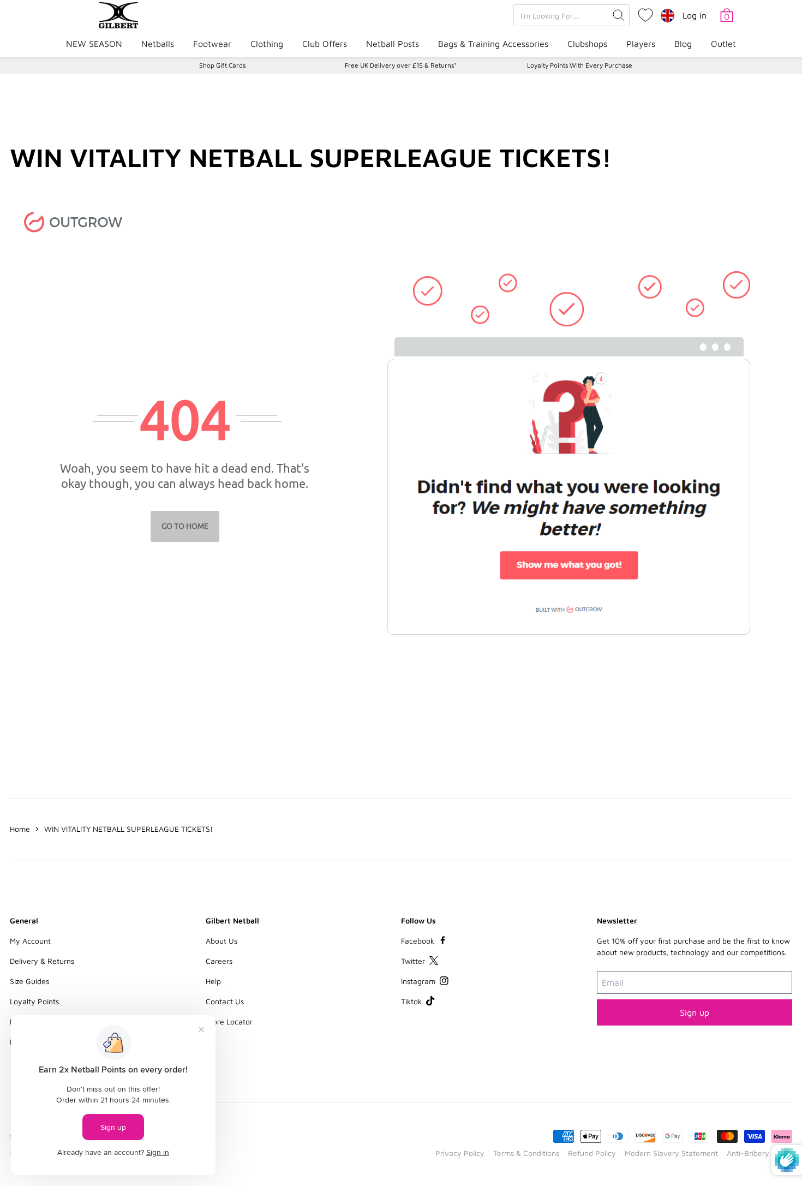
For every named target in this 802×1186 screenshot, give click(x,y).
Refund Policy (592, 1153)
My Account (30, 940)
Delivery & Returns (42, 961)
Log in (695, 15)
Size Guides (29, 981)
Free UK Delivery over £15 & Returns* (401, 65)
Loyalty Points (34, 1001)
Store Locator (229, 1021)
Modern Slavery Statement (671, 1153)
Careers (219, 961)
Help (213, 981)
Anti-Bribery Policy (759, 1153)
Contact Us (225, 1001)
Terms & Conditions (526, 1153)
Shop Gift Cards (222, 65)
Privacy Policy (459, 1153)
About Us (221, 940)
